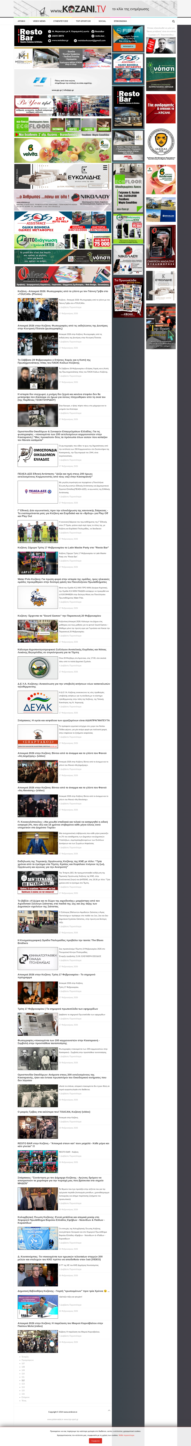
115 (23, 1391)
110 (23, 1374)
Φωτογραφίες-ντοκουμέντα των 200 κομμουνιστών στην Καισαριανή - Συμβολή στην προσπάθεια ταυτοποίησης (59, 1042)
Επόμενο (25, 1397)
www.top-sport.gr (71, 1419)
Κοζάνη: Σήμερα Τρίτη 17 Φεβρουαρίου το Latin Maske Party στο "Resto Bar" (63, 547)
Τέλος (24, 1401)
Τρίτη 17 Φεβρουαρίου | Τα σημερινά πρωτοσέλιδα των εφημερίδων (58, 1008)
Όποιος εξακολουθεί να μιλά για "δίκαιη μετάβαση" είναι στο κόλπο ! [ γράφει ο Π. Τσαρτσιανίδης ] (161, 31)
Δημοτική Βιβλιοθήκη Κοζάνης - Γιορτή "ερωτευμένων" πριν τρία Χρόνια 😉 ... (64, 1291)
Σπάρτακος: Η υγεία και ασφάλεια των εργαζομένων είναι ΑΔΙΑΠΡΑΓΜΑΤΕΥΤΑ (64, 720)
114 (23, 1387)
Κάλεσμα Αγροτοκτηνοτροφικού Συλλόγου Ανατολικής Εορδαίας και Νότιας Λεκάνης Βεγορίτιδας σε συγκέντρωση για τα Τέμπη (62, 651)
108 (23, 1367)
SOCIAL (102, 21)
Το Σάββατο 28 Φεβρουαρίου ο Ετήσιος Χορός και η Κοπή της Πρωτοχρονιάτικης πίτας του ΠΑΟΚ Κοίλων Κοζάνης (54, 361)
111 (23, 1377)
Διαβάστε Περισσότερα (70, 307)
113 (23, 1384)
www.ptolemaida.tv (55, 1419)
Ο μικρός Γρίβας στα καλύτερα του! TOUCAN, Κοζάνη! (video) (54, 1111)
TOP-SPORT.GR (83, 21)
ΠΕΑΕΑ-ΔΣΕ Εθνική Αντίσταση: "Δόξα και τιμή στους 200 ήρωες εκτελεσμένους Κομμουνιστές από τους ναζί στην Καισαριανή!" (55, 475)
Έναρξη (25, 1357)
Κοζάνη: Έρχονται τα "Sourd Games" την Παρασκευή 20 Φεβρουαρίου (59, 615)
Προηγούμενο (28, 1360)
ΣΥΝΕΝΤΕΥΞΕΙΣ (60, 21)
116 (23, 1394)
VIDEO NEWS (39, 21)
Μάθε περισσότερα (126, 1435)
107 (23, 1363)
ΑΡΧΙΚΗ (21, 21)
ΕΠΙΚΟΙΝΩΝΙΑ (120, 21)
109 (23, 1370)
